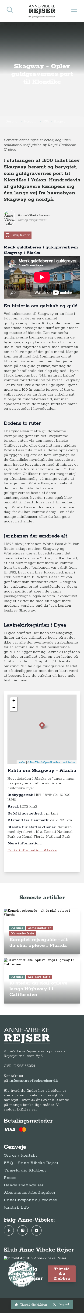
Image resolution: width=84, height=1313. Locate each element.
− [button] (13, 708)
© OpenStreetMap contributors (58, 762)
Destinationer (13, 121)
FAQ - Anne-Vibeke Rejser (31, 1162)
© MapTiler (34, 762)
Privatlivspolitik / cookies (30, 1200)
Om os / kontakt (20, 1155)
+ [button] (13, 701)
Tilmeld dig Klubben (25, 1170)
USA (46, 121)
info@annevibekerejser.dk (33, 1080)
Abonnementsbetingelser (29, 1192)
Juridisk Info (16, 1207)
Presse (10, 1177)
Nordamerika (31, 121)
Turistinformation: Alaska (32, 850)
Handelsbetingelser (23, 1185)
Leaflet (21, 762)
